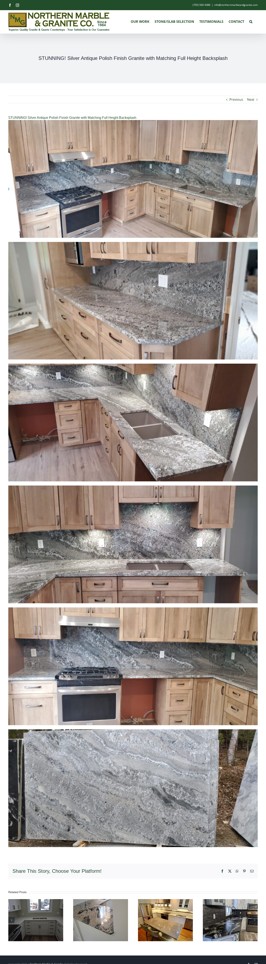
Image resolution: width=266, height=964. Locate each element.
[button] (250, 21)
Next (250, 99)
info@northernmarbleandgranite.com (236, 5)
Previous (236, 99)
